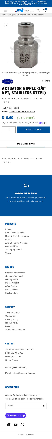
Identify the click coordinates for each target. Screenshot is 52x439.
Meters (8, 240)
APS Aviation (29, 435)
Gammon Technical (14, 276)
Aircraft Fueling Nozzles (16, 243)
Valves (8, 253)
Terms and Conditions (15, 330)
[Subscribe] (44, 406)
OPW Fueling (11, 286)
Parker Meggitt (12, 283)
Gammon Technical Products (22, 112)
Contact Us (10, 316)
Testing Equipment (13, 250)
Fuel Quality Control (14, 233)
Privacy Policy (11, 320)
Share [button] (47, 81)
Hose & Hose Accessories (17, 236)
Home (3, 15)
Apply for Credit (12, 313)
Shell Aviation (11, 293)
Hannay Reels (11, 280)
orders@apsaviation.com (23, 373)
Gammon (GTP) (11, 15)
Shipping (9, 326)
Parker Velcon (11, 290)
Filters (8, 229)
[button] (5, 10)
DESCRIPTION (26, 144)
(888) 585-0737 (19, 368)
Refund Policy (11, 323)
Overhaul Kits (11, 246)
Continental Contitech (15, 273)
